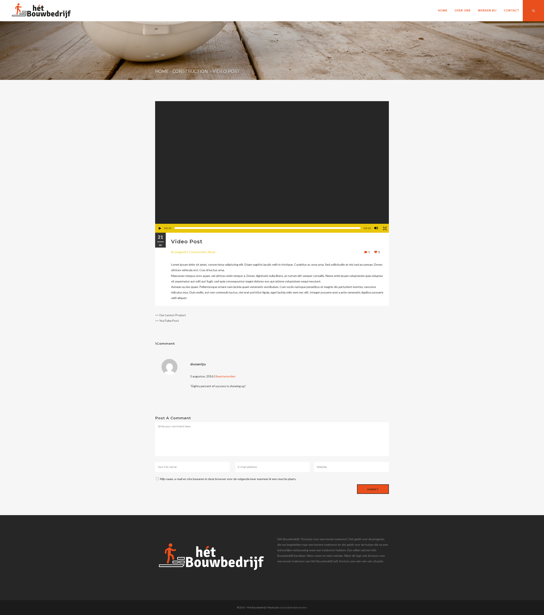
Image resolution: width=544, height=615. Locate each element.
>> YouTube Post (167, 320)
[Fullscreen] (385, 228)
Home (162, 71)
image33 (180, 252)
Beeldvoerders (298, 607)
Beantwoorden (225, 376)
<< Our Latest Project (170, 315)
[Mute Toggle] (376, 228)
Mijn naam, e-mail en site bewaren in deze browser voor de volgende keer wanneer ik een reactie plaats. (228, 479)
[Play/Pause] (160, 228)
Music (212, 252)
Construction (190, 71)
